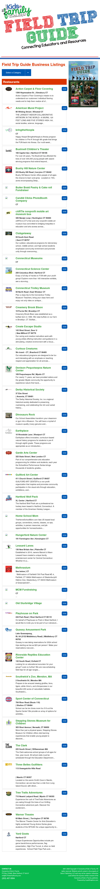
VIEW (64, 89)
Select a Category (13, 72)
